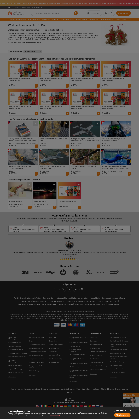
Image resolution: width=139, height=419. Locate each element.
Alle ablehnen (121, 410)
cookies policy (55, 415)
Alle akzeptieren (122, 415)
